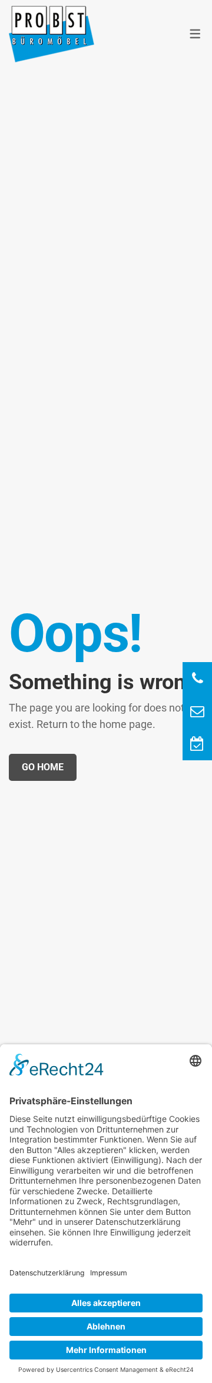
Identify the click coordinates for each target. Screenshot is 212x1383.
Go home (43, 767)
